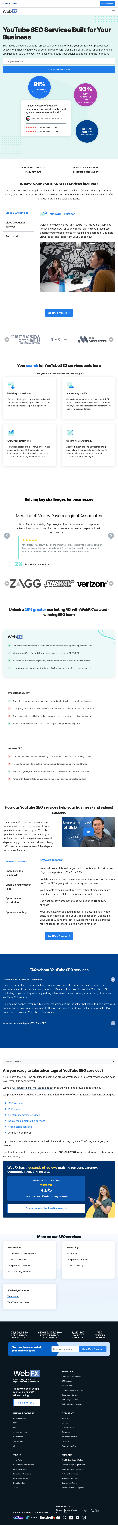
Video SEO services (17, 212)
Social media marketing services (26, 1120)
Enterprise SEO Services (18, 1265)
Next (111, 339)
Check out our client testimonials (44, 1208)
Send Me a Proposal (57, 69)
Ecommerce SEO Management (21, 1253)
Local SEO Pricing (74, 1265)
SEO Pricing (72, 1253)
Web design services (20, 1126)
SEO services (15, 1103)
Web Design (13, 1296)
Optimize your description (14, 900)
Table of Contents (12, 1061)
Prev (6, 339)
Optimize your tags (16, 912)
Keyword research (16, 861)
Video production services (15, 224)
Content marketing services (24, 1115)
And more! (12, 236)
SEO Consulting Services (19, 1271)
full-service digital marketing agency (32, 1087)
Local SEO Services (16, 1259)
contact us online (26, 1152)
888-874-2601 (11, 4)
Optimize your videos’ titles (18, 886)
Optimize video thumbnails (14, 873)
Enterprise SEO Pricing (77, 1259)
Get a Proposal (107, 4)
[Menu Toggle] (113, 11)
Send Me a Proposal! (92, 1349)
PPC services (15, 1109)
